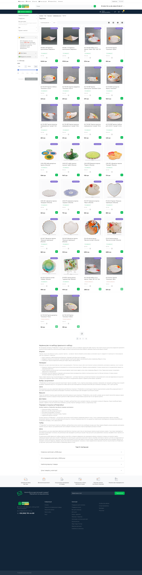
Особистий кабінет (104, 503)
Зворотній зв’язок (49, 509)
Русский (121, 1)
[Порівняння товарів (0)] (115, 12)
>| (86, 338)
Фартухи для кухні (77, 526)
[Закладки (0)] (119, 12)
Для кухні (74, 512)
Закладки (101, 508)
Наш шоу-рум (43, 1)
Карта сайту (48, 512)
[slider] (18, 70)
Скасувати (21, 79)
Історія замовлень (104, 506)
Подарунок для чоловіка (78, 505)
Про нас (35, 1)
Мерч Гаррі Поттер (77, 524)
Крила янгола (75, 521)
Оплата (29, 1)
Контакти (60, 1)
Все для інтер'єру (76, 509)
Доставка (21, 1)
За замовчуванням (45, 22)
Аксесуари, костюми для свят (80, 519)
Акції (46, 514)
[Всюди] (92, 6)
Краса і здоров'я (76, 514)
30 (54, 22)
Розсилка (101, 510)
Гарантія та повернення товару (53, 507)
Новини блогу (53, 1)
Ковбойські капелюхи (78, 528)
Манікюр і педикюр (77, 516)
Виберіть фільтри (31, 79)
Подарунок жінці (76, 507)
